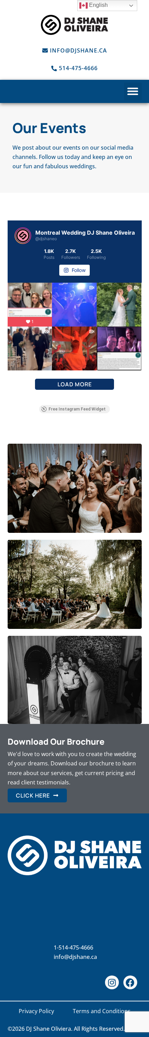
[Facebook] (130, 982)
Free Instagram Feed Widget (77, 409)
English (98, 5)
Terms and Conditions (102, 1011)
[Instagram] (112, 982)
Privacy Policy (36, 1011)
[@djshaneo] (23, 236)
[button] (133, 91)
